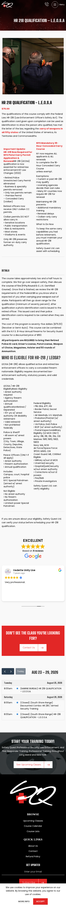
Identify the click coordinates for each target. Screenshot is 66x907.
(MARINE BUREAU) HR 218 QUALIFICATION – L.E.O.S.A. (40, 690)
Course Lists (33, 831)
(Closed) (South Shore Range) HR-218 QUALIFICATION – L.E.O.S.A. (40, 716)
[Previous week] (5, 671)
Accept (40, 901)
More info (24, 901)
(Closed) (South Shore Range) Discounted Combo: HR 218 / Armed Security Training (39, 705)
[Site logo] (7, 4)
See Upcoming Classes (28, 764)
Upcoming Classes (33, 820)
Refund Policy (33, 856)
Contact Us (29, 647)
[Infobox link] (47, 4)
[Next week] (11, 671)
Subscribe (28, 882)
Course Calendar (33, 826)
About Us (33, 845)
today (20, 671)
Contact (33, 851)
